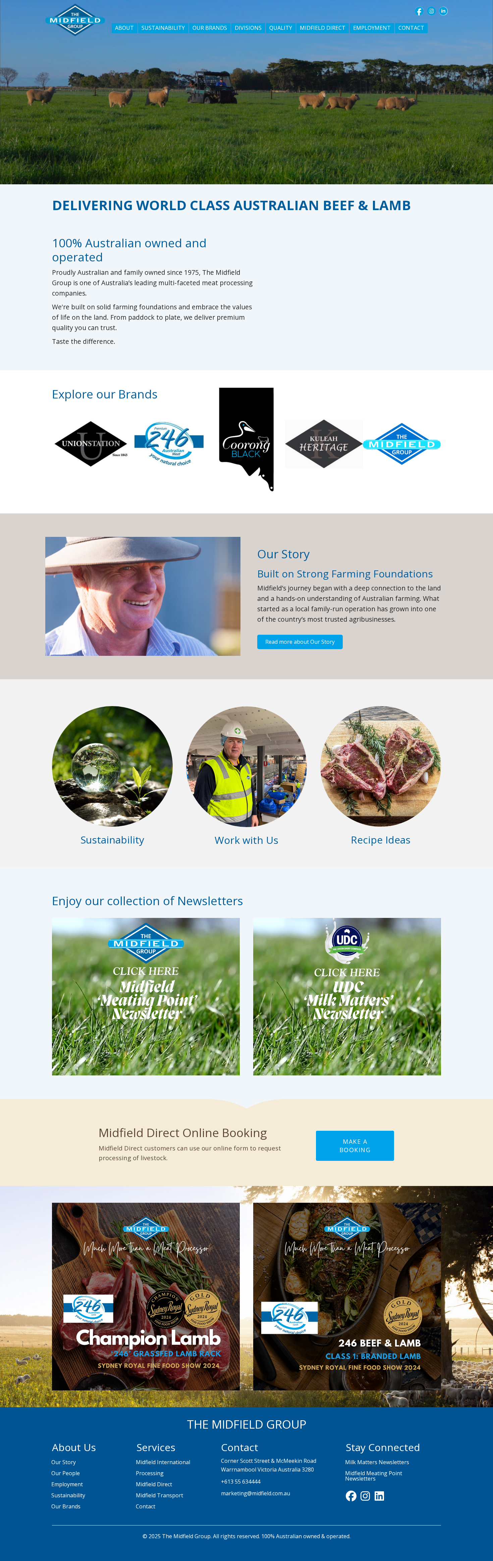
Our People (65, 1473)
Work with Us (246, 840)
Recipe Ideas (380, 840)
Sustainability (112, 840)
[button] (419, 11)
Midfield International (163, 1462)
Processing (150, 1473)
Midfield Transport (159, 1495)
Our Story (63, 1462)
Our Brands (65, 1506)
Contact (145, 1506)
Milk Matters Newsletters (377, 1462)
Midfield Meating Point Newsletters (373, 1476)
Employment (67, 1484)
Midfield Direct (154, 1484)
